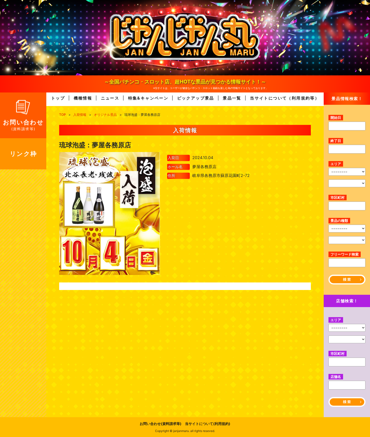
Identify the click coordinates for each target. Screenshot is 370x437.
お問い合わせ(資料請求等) (160, 423)
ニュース (110, 98)
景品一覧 (232, 98)
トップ (58, 98)
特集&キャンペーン (148, 98)
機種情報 (83, 98)
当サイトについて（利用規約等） (284, 98)
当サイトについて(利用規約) (207, 423)
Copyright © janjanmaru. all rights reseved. (185, 431)
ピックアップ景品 (195, 98)
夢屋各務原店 (204, 166)
